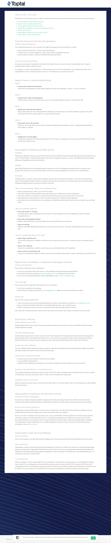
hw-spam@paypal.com (49, 290)
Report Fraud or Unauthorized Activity (29, 24)
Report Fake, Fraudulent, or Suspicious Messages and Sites (36, 28)
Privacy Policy (33, 424)
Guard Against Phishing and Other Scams (30, 26)
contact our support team (66, 276)
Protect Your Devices (24, 30)
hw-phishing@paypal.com (48, 273)
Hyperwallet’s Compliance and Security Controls (32, 32)
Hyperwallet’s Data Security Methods (29, 35)
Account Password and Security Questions (31, 22)
